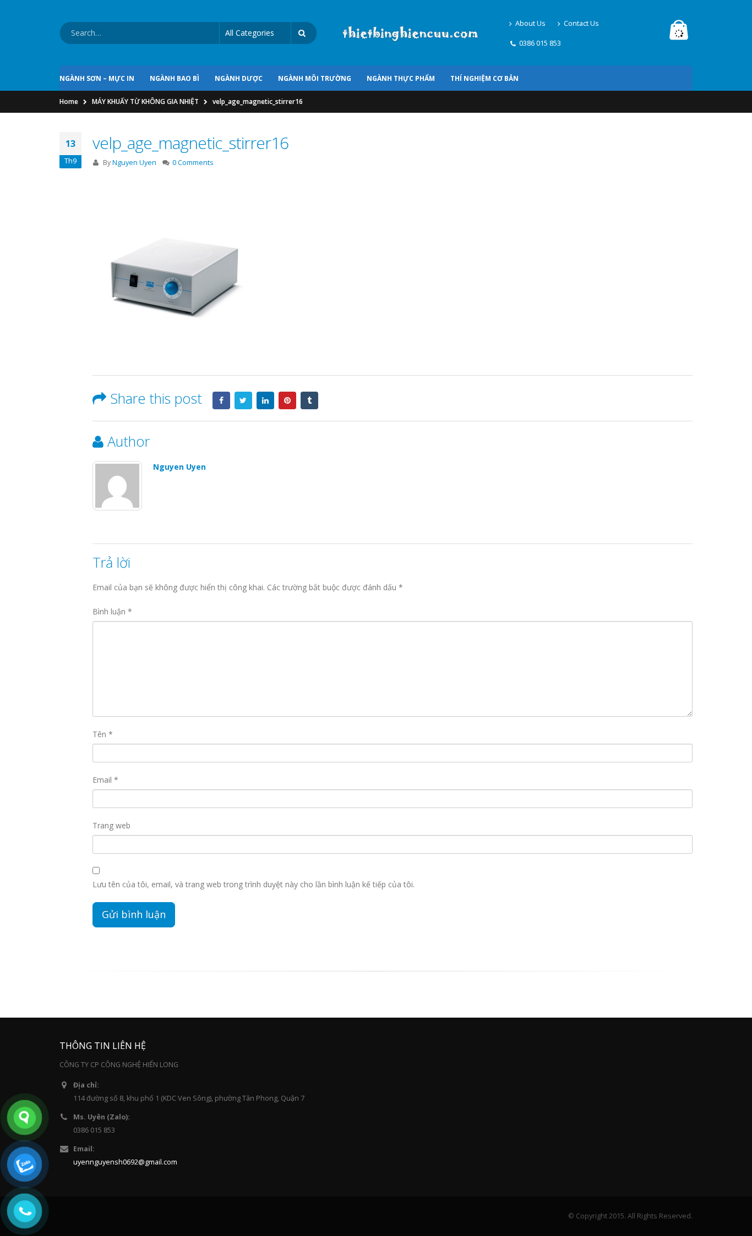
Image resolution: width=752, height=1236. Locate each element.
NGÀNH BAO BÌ (174, 78)
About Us (530, 23)
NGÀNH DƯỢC (239, 78)
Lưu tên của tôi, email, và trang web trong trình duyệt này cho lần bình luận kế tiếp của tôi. (253, 884)
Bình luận (112, 611)
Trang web (111, 825)
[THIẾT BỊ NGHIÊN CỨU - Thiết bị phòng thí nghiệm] (410, 33)
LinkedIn (265, 400)
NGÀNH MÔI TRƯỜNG (314, 78)
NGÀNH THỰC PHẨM (401, 78)
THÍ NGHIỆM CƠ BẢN (484, 78)
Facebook (221, 400)
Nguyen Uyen (134, 162)
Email (105, 779)
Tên (102, 734)
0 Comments (193, 162)
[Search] (304, 33)
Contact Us (581, 23)
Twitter (243, 400)
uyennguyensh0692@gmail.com (125, 1162)
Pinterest (287, 400)
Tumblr (309, 400)
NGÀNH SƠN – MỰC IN (96, 78)
